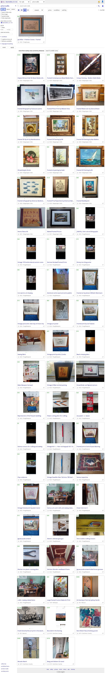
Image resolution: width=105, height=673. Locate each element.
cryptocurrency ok (7, 39)
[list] (18, 10)
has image (5, 14)
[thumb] (21, 10)
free (3, 27)
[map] (28, 10)
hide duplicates (6, 18)
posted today (5, 16)
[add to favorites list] (19, 42)
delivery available (7, 41)
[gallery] (24, 10)
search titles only (6, 12)
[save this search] (102, 6)
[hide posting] (44, 42)
